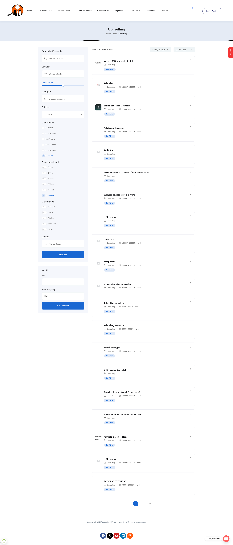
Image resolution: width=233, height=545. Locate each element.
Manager (51, 207)
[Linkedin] (123, 536)
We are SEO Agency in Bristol (118, 61)
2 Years (51, 178)
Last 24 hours (51, 133)
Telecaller (108, 83)
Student (51, 218)
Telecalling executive (114, 303)
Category (46, 92)
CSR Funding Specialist (115, 370)
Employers (119, 11)
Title (43, 275)
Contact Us (150, 11)
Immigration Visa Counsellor (117, 284)
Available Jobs (64, 11)
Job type (46, 107)
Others (50, 229)
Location (46, 67)
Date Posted (48, 123)
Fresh (50, 167)
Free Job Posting (85, 11)
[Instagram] (130, 536)
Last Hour (49, 128)
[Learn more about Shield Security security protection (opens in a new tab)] (4, 541)
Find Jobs (63, 255)
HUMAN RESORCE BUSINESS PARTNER (122, 414)
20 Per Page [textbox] (181, 50)
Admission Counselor (114, 128)
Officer (50, 212)
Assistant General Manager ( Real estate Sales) (126, 172)
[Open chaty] (226, 538)
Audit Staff (109, 150)
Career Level (48, 202)
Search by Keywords (52, 51)
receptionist (109, 261)
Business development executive (119, 194)
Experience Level (50, 162)
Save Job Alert (63, 306)
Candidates (102, 11)
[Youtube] (116, 536)
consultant (109, 239)
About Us (164, 11)
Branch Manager (112, 347)
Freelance (109, 69)
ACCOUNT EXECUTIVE (115, 481)
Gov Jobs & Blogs (45, 11)
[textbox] (61, 99)
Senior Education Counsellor (117, 105)
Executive (52, 224)
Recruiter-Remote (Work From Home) (122, 392)
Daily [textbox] (46, 296)
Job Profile (135, 11)
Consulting (111, 65)
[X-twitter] (110, 536)
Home (29, 11)
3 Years (51, 184)
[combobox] (63, 98)
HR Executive (110, 217)
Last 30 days (51, 150)
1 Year (50, 173)
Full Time (109, 91)
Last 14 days (51, 145)
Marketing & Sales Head (116, 436)
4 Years (51, 190)
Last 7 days (50, 139)
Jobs (115, 34)
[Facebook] (103, 536)
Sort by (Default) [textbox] (158, 50)
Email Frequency (48, 290)
